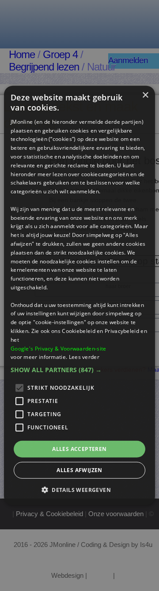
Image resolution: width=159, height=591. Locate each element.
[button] (79, 370)
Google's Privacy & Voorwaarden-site (58, 348)
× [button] (145, 95)
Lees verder (84, 357)
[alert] (79, 295)
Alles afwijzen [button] (79, 470)
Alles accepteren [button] (79, 449)
